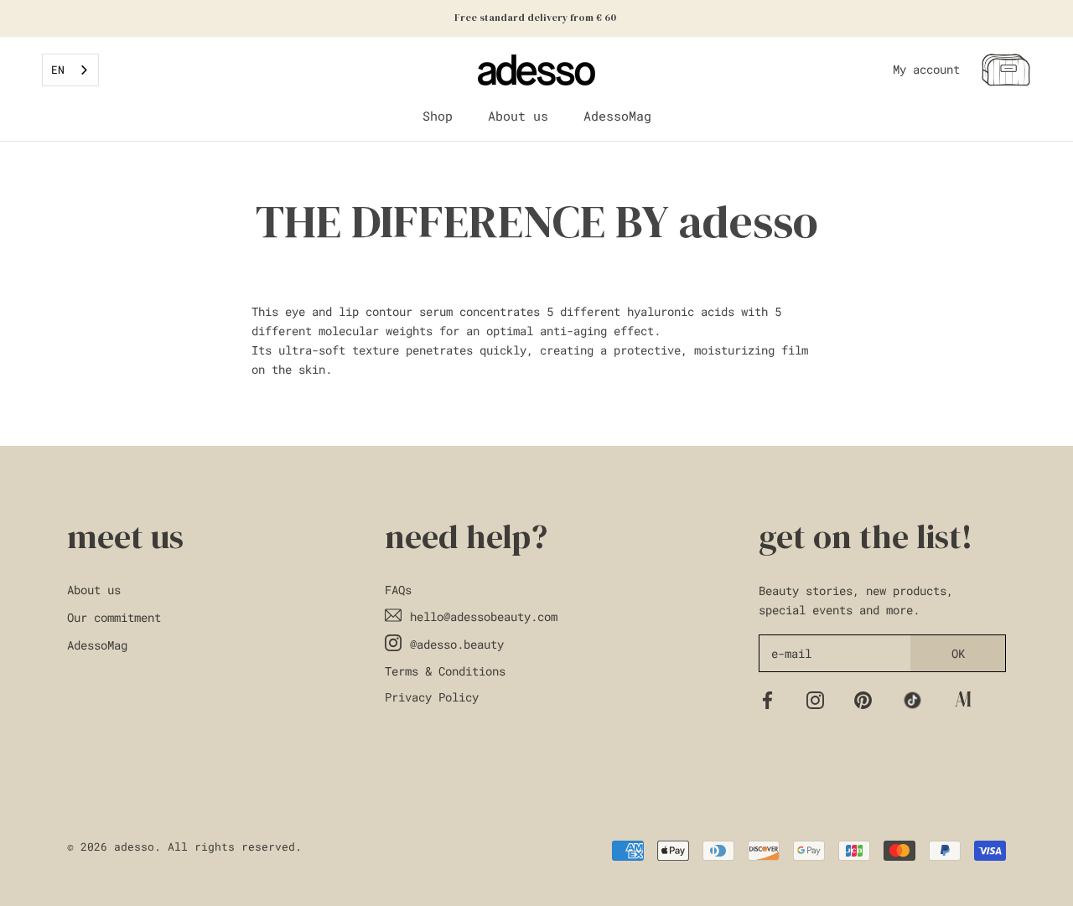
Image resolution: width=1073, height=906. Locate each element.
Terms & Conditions (445, 671)
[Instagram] (815, 699)
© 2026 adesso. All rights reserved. (184, 846)
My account (926, 69)
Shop (437, 115)
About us (518, 115)
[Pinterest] (863, 699)
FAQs (398, 590)
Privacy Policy (432, 697)
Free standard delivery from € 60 (536, 17)
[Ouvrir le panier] (1006, 70)
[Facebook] (767, 699)
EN (58, 69)
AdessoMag (617, 115)
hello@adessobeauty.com (483, 616)
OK (958, 653)
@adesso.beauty (457, 644)
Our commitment (114, 617)
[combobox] (70, 70)
